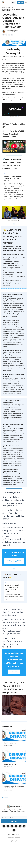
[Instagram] (24, 826)
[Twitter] (4, 826)
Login (13, 2)
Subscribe (20, 2)
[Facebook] (20, 826)
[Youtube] (12, 826)
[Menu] (26, 2)
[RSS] (14, 830)
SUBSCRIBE (14, 671)
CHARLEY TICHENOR (12, 30)
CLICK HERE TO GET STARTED (14, 561)
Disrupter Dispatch (6, 7)
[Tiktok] (16, 826)
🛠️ (3, 159)
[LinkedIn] (8, 826)
